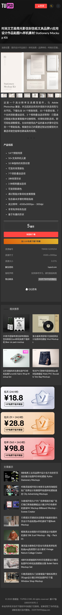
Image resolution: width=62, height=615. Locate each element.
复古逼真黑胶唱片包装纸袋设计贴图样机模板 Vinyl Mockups (45, 339)
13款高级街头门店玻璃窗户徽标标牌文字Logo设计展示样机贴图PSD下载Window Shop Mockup (39, 577)
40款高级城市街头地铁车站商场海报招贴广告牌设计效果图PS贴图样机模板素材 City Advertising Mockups (39, 490)
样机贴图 (33, 48)
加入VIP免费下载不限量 (31, 241)
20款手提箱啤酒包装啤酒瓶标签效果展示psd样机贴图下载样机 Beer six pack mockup (16, 339)
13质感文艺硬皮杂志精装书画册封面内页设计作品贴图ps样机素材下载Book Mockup (39, 521)
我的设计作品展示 (19, 48)
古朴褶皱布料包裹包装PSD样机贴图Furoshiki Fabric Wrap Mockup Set (16, 374)
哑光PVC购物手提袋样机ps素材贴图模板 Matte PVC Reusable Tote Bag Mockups (46, 374)
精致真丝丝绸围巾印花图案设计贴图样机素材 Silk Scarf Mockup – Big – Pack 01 (39, 535)
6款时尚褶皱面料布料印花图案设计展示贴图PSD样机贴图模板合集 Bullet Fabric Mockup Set (39, 563)
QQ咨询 (32, 289)
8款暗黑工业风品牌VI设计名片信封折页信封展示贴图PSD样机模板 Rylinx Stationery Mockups (39, 476)
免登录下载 (31, 234)
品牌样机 (42, 48)
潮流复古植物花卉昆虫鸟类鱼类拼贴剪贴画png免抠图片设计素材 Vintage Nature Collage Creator (39, 549)
